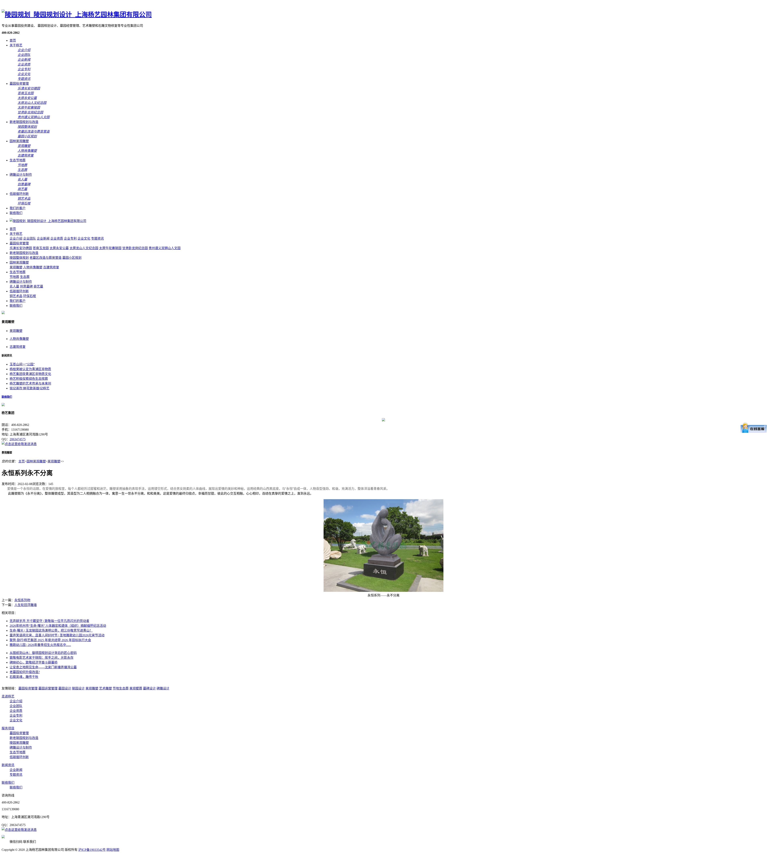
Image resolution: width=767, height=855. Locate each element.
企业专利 (70, 238)
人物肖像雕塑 (32, 267)
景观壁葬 (135, 688)
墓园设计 (64, 688)
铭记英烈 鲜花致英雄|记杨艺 (29, 388)
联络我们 (16, 213)
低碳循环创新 (19, 193)
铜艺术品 (16, 296)
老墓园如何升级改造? (25, 672)
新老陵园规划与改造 (24, 122)
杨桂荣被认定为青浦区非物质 (30, 369)
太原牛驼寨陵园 (110, 248)
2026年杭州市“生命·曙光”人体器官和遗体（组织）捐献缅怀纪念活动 (58, 625)
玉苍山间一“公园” (22, 364)
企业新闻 (43, 238)
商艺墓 (38, 286)
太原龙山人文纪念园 (84, 248)
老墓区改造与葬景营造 (46, 257)
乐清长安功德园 (21, 248)
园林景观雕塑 (19, 141)
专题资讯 (97, 238)
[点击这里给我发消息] (19, 444)
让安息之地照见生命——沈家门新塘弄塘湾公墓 (43, 667)
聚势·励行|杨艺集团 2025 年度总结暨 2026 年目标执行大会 (50, 640)
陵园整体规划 (19, 257)
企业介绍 (16, 238)
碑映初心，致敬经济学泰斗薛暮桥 (34, 662)
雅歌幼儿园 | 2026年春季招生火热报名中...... (40, 645)
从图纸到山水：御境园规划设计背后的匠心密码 (43, 653)
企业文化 (83, 238)
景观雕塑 (16, 267)
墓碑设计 (149, 688)
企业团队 (29, 238)
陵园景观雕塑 (19, 742)
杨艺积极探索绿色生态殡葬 (29, 378)
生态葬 (25, 277)
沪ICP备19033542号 (92, 849)
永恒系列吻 (22, 600)
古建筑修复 (51, 267)
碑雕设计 (163, 688)
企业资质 (56, 238)
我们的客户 (18, 208)
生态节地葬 (18, 160)
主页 (21, 461)
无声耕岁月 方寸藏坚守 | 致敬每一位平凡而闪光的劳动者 (49, 621)
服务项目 (8, 728)
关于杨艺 (16, 45)
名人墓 (14, 286)
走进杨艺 (8, 696)
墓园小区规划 (71, 257)
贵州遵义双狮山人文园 (165, 248)
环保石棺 (29, 296)
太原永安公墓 (59, 248)
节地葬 (14, 277)
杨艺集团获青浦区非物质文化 (30, 374)
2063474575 (18, 439)
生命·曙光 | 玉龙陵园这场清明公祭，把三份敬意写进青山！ (51, 630)
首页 (13, 40)
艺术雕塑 (105, 688)
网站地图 (112, 849)
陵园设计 (78, 688)
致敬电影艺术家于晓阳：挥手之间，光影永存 (42, 657)
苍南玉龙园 (41, 248)
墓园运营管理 (48, 688)
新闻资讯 (8, 765)
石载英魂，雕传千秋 (24, 676)
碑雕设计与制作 (21, 174)
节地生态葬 (121, 688)
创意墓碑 (26, 286)
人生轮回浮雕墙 (25, 605)
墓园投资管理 (19, 83)
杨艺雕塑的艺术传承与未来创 (30, 383)
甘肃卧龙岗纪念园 (135, 248)
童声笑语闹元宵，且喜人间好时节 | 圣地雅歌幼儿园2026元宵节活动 (57, 635)
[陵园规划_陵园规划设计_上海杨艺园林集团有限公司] (77, 14)
